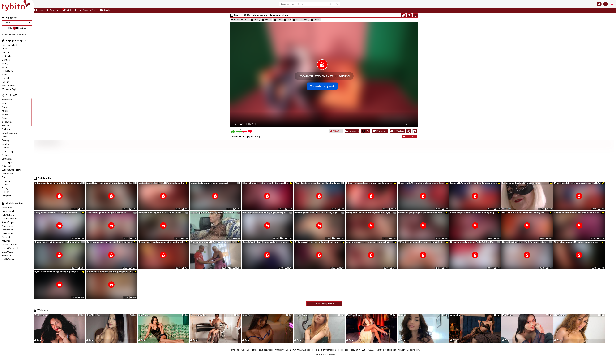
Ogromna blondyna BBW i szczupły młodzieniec (213, 242)
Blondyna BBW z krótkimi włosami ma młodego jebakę (421, 183)
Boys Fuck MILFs (241, 20)
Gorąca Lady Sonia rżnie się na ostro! (209, 183)
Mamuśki (6, 60)
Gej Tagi (245, 350)
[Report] (414, 131)
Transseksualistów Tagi (262, 350)
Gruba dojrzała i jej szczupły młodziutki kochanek (317, 242)
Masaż (5, 67)
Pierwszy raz (8, 71)
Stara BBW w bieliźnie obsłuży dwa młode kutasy (109, 183)
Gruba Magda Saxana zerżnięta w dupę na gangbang (473, 212)
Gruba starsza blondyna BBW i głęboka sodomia (161, 183)
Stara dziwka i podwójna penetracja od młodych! (161, 242)
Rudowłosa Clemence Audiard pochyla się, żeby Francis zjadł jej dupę (109, 271)
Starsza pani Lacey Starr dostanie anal (521, 183)
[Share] (408, 131)
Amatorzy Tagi (281, 350)
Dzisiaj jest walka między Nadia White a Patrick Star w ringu (473, 242)
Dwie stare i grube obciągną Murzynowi (106, 212)
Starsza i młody (302, 20)
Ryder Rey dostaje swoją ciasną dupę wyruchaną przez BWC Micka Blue (57, 271)
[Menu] (605, 4)
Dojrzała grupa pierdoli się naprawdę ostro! (212, 212)
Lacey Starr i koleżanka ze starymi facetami (55, 212)
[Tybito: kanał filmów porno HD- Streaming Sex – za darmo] (17, 6)
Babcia (5, 74)
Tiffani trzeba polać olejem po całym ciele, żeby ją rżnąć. (421, 242)
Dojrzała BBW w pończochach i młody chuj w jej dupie (525, 212)
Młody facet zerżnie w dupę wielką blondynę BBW (317, 183)
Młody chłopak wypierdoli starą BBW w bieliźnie (161, 212)
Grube (5, 49)
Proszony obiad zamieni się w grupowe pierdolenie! (265, 212)
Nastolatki (7, 56)
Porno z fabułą (9, 85)
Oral (289, 20)
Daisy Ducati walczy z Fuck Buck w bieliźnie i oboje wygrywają (525, 242)
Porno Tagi (235, 350)
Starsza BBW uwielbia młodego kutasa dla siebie (473, 183)
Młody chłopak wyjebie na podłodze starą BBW (265, 183)
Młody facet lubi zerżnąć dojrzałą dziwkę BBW (577, 183)
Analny (5, 63)
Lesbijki (5, 78)
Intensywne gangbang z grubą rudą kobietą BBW (369, 183)
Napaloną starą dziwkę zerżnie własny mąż (315, 212)
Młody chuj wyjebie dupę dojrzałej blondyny (368, 212)
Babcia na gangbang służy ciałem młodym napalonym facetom (421, 212)
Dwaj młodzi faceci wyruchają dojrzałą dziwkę (109, 242)
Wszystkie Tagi (9, 89)
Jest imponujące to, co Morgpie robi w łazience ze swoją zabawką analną (369, 242)
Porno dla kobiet (9, 45)
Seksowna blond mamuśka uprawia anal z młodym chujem (577, 212)
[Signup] (599, 4)
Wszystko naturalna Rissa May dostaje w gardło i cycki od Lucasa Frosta (577, 242)
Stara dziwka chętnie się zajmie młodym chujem (57, 242)
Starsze (5, 52)
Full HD (5, 82)
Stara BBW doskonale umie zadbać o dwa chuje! (265, 242)
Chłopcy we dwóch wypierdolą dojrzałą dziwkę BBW (57, 183)
